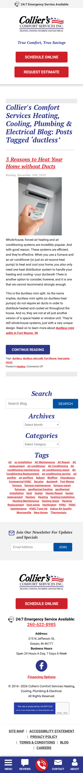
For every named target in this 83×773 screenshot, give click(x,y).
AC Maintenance (45, 462)
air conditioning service (56, 473)
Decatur (39, 481)
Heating (21, 366)
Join (63, 547)
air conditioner (36, 466)
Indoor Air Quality (61, 508)
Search (65, 404)
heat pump (63, 358)
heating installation (63, 497)
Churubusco (67, 477)
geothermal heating (40, 489)
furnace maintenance (38, 485)
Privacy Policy (30, 710)
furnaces (20, 489)
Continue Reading (28, 350)
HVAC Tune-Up (38, 508)
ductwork (52, 481)
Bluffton (52, 477)
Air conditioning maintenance (40, 467)
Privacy (59, 713)
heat (29, 493)
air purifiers (26, 477)
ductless (17, 358)
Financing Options (42, 677)
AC (10, 462)
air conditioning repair (55, 469)
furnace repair (62, 485)
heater (39, 493)
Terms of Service (44, 710)
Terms (65, 713)
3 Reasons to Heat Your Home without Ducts (34, 163)
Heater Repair (54, 493)
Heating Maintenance (26, 500)
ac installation (23, 462)
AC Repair (64, 462)
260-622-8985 (41, 764)
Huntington (49, 504)
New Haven (41, 512)
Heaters (30, 497)
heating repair (50, 500)
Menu (8, 768)
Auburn (40, 477)
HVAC (9, 362)
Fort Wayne (50, 358)
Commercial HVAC (20, 481)
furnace (17, 485)
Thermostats (58, 512)
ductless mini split (33, 358)
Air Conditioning (58, 466)
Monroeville (24, 512)
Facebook (41, 666)
